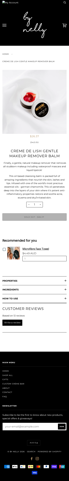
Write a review (12, 322)
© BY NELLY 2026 (16, 451)
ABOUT (6, 388)
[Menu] (4, 25)
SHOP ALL (7, 375)
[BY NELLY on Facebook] (31, 459)
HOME (5, 371)
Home (5, 54)
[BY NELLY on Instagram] (37, 459)
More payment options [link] (34, 234)
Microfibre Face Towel (35, 249)
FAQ (4, 396)
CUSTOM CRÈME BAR (13, 384)
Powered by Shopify (49, 451)
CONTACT (7, 392)
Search (31, 451)
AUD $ (33, 443)
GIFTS (5, 379)
